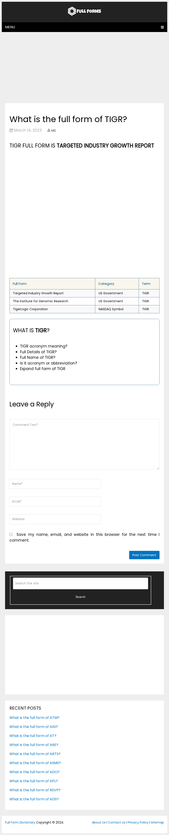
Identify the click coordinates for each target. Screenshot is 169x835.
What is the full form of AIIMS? (35, 762)
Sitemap (157, 822)
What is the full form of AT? (32, 735)
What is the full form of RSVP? (35, 790)
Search (80, 597)
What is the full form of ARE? (33, 744)
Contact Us (116, 822)
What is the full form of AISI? (33, 726)
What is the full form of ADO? (34, 772)
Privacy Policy (138, 822)
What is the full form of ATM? (34, 717)
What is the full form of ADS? (34, 799)
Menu (10, 27)
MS (53, 130)
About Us (99, 822)
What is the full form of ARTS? (35, 753)
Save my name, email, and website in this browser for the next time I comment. (84, 537)
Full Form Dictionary (20, 822)
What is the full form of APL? (33, 781)
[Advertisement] (84, 67)
